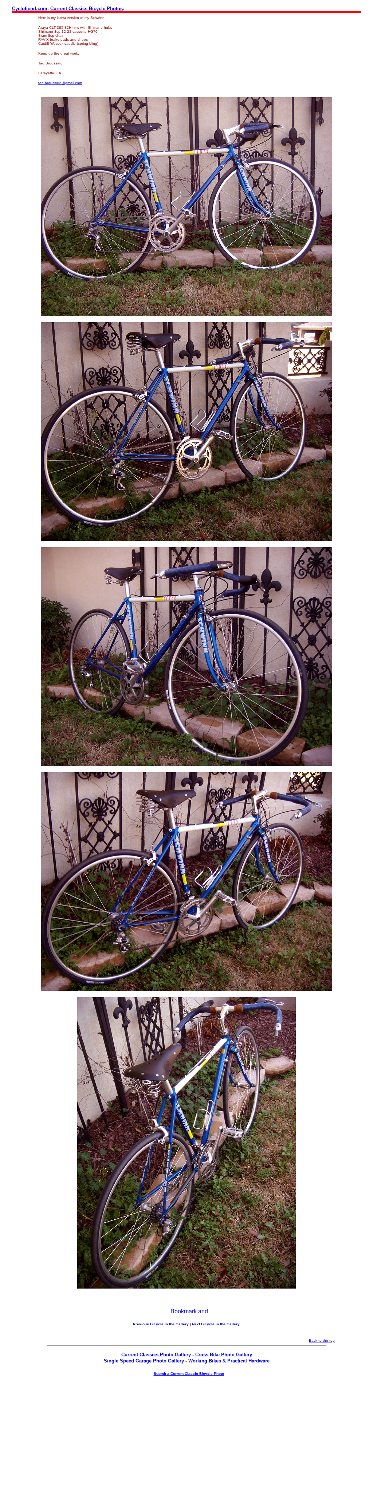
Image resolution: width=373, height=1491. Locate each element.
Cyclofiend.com (29, 8)
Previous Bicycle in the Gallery (161, 1324)
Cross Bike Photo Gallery (223, 1354)
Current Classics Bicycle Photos (86, 8)
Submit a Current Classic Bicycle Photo (189, 1374)
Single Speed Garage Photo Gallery (144, 1361)
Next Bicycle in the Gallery (216, 1324)
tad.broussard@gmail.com (60, 83)
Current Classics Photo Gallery (156, 1354)
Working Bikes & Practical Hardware (229, 1361)
